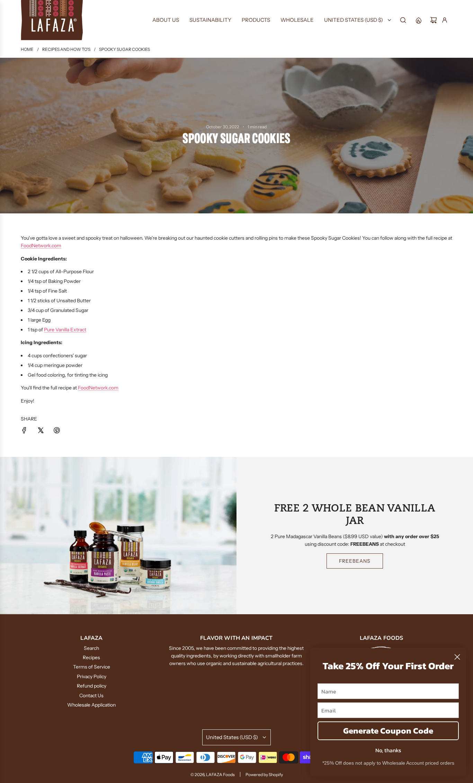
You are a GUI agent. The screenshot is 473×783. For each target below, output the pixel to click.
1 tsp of (57, 329)
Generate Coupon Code (388, 731)
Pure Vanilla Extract (65, 329)
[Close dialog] (457, 657)
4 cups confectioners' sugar (57, 355)
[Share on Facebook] (24, 431)
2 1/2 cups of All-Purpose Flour (61, 271)
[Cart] (433, 20)
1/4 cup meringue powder (55, 365)
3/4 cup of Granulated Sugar (58, 310)
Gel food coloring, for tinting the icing (68, 375)
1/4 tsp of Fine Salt (47, 291)
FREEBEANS (355, 561)
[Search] (403, 20)
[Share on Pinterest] (56, 431)
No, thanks (388, 750)
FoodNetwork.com (41, 245)
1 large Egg (39, 320)
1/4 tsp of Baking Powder (54, 281)
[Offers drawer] (418, 20)
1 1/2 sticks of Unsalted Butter (60, 300)
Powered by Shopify (264, 774)
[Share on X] (40, 431)
